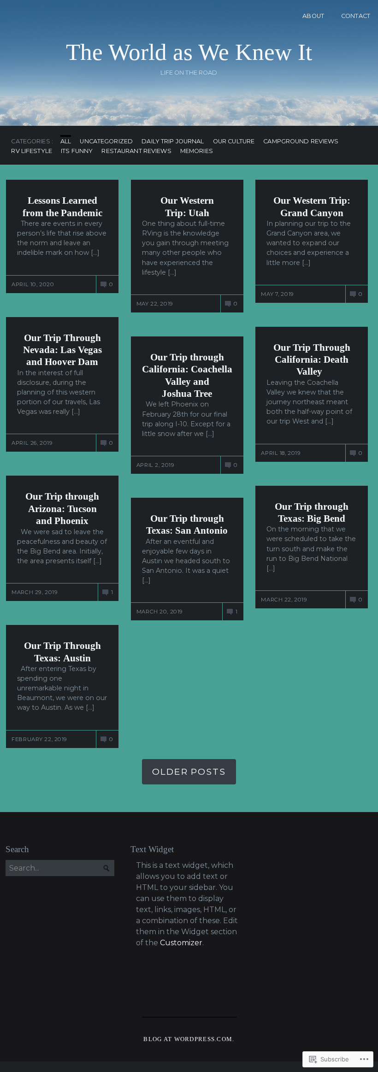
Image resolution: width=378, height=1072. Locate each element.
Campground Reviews (300, 142)
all (65, 142)
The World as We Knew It (189, 52)
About (313, 15)
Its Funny (77, 151)
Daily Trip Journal (173, 142)
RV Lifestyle (31, 151)
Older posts (189, 771)
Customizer (181, 942)
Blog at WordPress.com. (188, 1039)
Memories (196, 151)
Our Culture (233, 142)
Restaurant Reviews (136, 151)
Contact (355, 15)
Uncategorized (106, 142)
